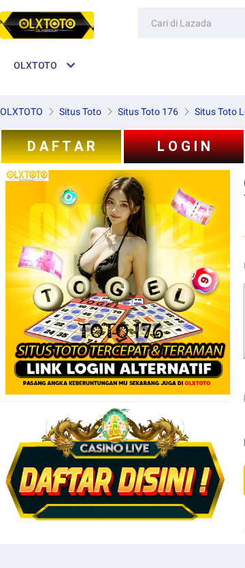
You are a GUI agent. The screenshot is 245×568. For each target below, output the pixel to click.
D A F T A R (61, 146)
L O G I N (183, 146)
